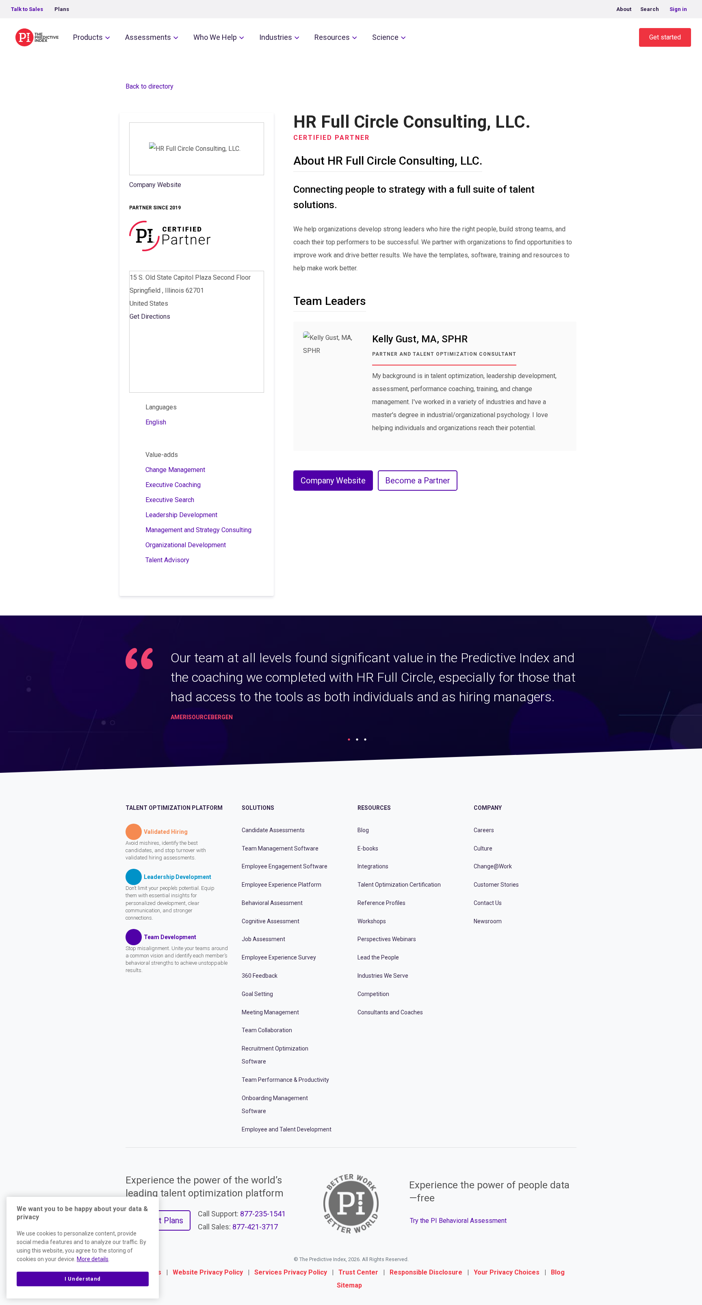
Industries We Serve (383, 975)
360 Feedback (259, 975)
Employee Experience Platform (281, 884)
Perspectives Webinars (387, 939)
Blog (363, 830)
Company (488, 808)
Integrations (373, 866)
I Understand (83, 1279)
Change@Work (493, 866)
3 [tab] (365, 739)
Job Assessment (263, 939)
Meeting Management (270, 1012)
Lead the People (378, 957)
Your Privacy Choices (507, 1272)
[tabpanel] (351, 688)
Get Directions (150, 316)
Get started (665, 37)
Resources (332, 37)
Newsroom (488, 921)
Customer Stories (496, 884)
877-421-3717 (255, 1226)
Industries (275, 37)
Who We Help (215, 37)
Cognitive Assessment (270, 921)
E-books (368, 848)
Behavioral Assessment (272, 903)
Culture (483, 848)
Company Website (155, 185)
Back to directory (149, 86)
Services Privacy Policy (290, 1272)
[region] (82, 1247)
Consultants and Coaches (390, 1012)
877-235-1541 (263, 1213)
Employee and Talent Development (287, 1129)
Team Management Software (280, 848)
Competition (373, 994)
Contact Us (488, 903)
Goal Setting (257, 994)
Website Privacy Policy (208, 1272)
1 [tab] (349, 739)
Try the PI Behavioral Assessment (458, 1221)
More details (92, 1259)
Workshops (372, 921)
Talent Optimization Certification (399, 884)
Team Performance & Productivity (285, 1080)
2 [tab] (357, 739)
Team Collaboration (267, 1030)
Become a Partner (417, 480)
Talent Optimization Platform (174, 808)
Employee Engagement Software (284, 866)
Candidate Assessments (273, 830)
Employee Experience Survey (279, 957)
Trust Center (358, 1272)
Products (88, 37)
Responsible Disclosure (426, 1272)
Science (385, 37)
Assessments (148, 37)
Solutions (258, 808)
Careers (484, 830)
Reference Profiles (381, 903)
